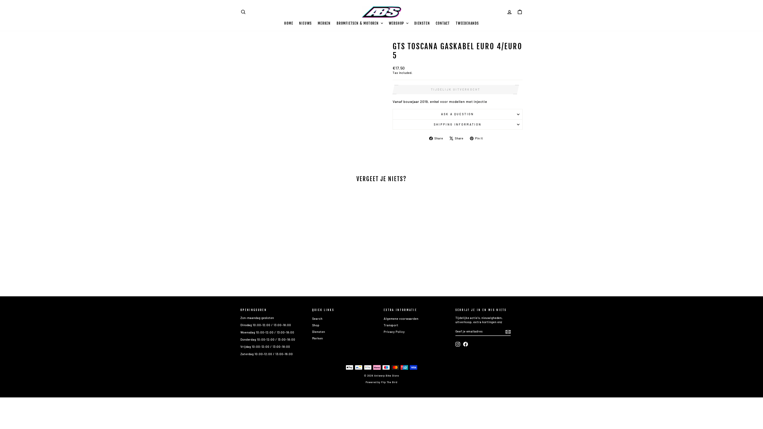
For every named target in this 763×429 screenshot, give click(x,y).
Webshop (397, 23)
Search (317, 318)
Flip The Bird (389, 382)
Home (288, 23)
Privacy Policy (394, 331)
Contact (443, 23)
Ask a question (457, 114)
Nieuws (305, 23)
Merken (324, 23)
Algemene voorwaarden (401, 318)
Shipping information (457, 124)
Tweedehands (467, 23)
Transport (391, 325)
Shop (316, 325)
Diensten (422, 23)
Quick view (274, 254)
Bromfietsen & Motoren (358, 23)
